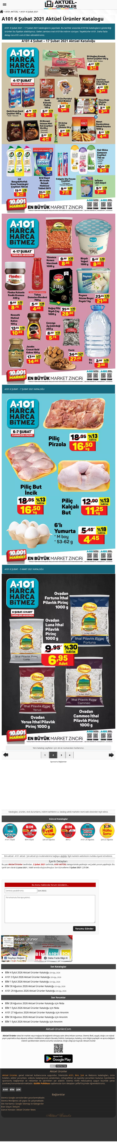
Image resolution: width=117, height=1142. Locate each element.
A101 (5, 1089)
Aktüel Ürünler (15, 864)
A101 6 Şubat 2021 (29, 11)
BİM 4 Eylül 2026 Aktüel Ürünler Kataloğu (27, 972)
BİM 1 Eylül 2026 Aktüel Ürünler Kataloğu (27, 981)
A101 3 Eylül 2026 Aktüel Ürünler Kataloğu (27, 977)
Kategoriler (38, 1103)
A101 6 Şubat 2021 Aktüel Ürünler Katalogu (53, 18)
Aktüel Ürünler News (26, 1109)
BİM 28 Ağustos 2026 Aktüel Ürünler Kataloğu (29, 1003)
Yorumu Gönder (84, 928)
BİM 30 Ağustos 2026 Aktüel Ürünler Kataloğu (29, 986)
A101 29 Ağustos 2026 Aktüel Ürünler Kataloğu (30, 990)
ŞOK (18, 1089)
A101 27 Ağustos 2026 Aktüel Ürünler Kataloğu (30, 1012)
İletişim (16, 1106)
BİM (12, 1089)
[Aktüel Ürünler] (60, 4)
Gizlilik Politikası (42, 1083)
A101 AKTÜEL (11, 11)
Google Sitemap (22, 1103)
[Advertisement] (58, 786)
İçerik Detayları (58, 861)
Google (11, 1097)
